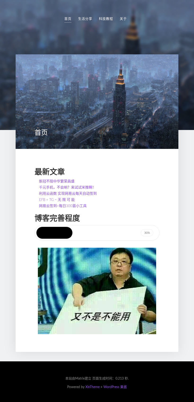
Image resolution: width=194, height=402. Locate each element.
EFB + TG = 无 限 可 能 (57, 200)
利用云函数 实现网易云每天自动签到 (68, 193)
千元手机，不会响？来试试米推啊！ (67, 187)
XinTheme (92, 387)
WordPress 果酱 (115, 387)
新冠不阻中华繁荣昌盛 (57, 181)
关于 (123, 19)
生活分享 (85, 19)
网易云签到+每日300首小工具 (63, 206)
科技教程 (106, 19)
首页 (67, 19)
